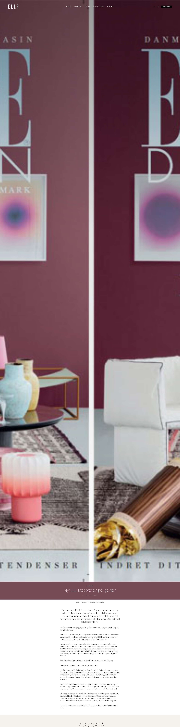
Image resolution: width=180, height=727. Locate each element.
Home (77, 602)
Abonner (166, 6)
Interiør (90, 586)
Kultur (87, 6)
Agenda (110, 6)
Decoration (98, 6)
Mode (68, 6)
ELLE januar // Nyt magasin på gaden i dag (82, 665)
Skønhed (78, 6)
